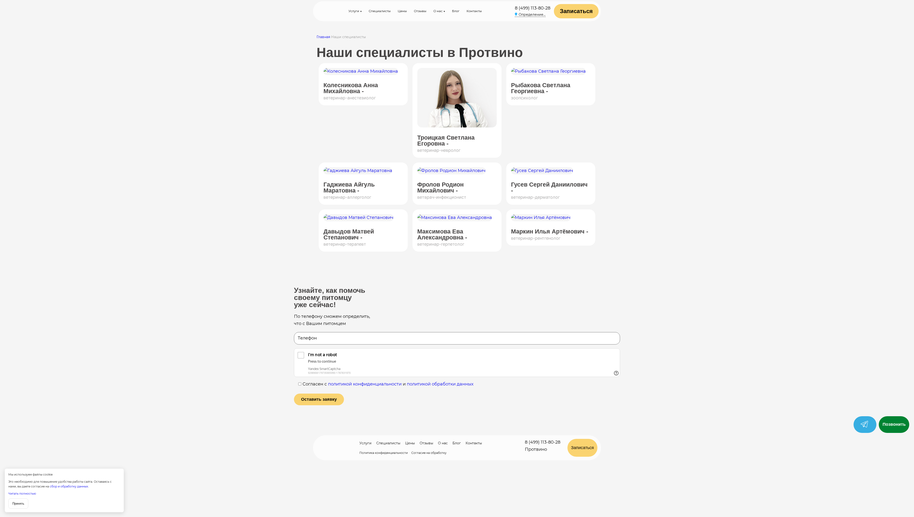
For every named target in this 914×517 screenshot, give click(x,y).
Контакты (474, 11)
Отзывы (420, 11)
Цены (402, 11)
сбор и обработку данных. (69, 486)
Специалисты (380, 11)
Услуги (353, 11)
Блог (455, 11)
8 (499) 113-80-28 (532, 8)
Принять (18, 503)
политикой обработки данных (440, 384)
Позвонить (894, 424)
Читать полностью (22, 493)
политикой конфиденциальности (365, 384)
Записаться (576, 11)
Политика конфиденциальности (383, 453)
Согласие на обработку (429, 453)
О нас (437, 11)
